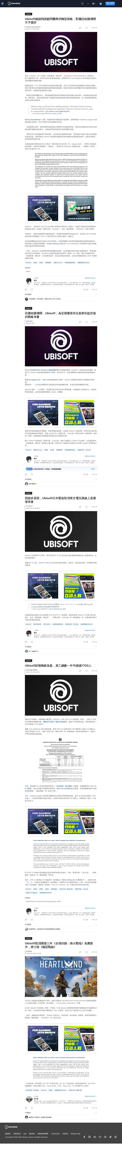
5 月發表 (28, 788)
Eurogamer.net (35, 380)
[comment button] (86, 28)
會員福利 (65, 1134)
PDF (82, 719)
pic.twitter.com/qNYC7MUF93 (47, 607)
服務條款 (8, 1134)
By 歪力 (36, 29)
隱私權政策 (17, 1134)
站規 (24, 1134)
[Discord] (94, 1137)
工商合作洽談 (55, 1134)
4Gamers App (75, 1134)
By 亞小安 (38, 953)
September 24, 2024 (59, 609)
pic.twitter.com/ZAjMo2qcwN (58, 111)
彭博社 (34, 370)
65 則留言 (28, 294)
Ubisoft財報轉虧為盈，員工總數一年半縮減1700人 (58, 665)
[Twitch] (115, 1137)
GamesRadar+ (36, 120)
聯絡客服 (32, 1134)
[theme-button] (88, 4)
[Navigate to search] (82, 3)
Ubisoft (28, 271)
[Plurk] (100, 1137)
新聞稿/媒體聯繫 (43, 1134)
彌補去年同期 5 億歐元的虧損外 (55, 722)
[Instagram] (89, 1137)
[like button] (80, 28)
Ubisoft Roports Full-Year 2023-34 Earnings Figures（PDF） (44, 901)
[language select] (94, 3)
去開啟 (93, 469)
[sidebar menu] (2, 4)
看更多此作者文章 (90, 278)
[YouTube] (105, 1137)
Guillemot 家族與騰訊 (48, 370)
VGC (44, 380)
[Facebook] (84, 1137)
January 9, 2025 (57, 113)
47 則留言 (28, 647)
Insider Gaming (53, 244)
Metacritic (71, 880)
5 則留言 (28, 1113)
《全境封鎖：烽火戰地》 (64, 786)
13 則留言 (28, 924)
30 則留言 (28, 479)
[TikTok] (110, 1137)
